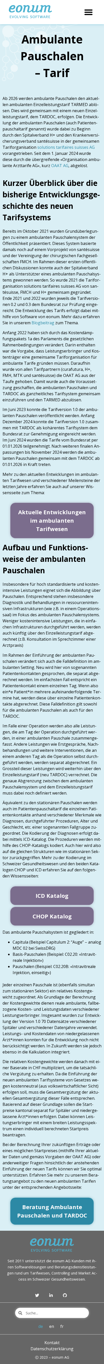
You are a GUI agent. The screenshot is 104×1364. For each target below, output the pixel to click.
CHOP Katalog (52, 916)
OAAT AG (59, 165)
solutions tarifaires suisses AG (65, 147)
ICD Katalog (52, 895)
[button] (88, 12)
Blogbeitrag (43, 323)
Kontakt (52, 1342)
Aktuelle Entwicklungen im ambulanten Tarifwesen (52, 520)
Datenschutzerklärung (52, 1349)
